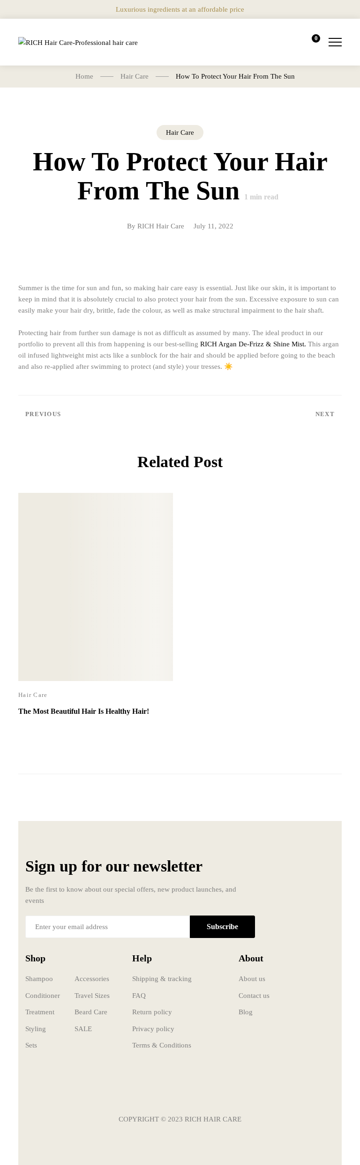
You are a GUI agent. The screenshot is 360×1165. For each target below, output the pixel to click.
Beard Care (91, 1012)
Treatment (39, 1012)
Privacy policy (153, 1029)
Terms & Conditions (161, 1045)
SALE (83, 1029)
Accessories (92, 978)
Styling (35, 1029)
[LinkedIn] (208, 1091)
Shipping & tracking (162, 978)
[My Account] (284, 42)
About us (252, 978)
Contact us (254, 995)
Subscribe (222, 927)
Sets (31, 1045)
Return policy (152, 1012)
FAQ (139, 995)
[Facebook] (152, 1091)
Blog (246, 1012)
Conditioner (42, 995)
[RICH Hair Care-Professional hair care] (78, 42)
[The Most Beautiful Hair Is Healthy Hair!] (95, 587)
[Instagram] (180, 1091)
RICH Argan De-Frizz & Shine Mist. (253, 344)
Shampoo (39, 978)
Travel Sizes (92, 995)
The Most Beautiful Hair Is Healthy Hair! (83, 711)
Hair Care (180, 132)
